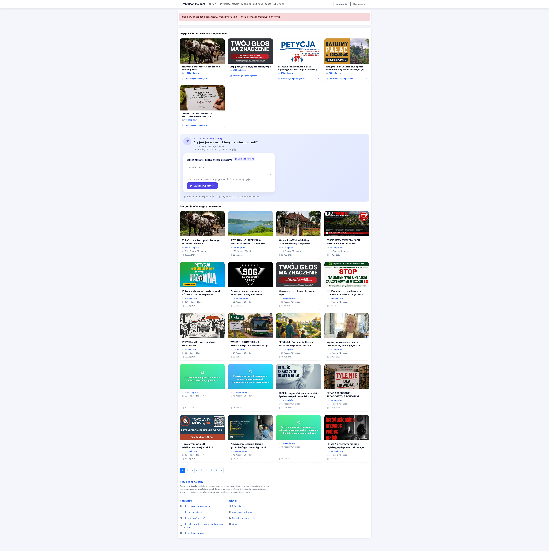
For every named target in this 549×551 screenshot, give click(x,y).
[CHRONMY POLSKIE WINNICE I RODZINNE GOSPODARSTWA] (202, 107)
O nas (268, 4)
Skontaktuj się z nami (252, 4)
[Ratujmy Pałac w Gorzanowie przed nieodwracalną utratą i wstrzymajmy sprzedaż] (346, 60)
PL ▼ (214, 4)
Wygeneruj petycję (204, 185)
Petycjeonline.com (193, 3)
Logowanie (341, 4)
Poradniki (186, 500)
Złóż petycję (359, 4)
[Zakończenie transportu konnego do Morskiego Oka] (202, 60)
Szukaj (280, 4)
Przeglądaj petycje (229, 4)
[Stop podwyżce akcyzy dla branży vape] (250, 58)
